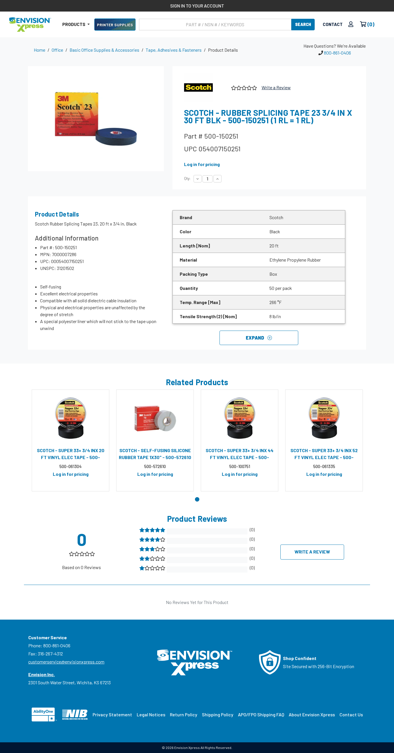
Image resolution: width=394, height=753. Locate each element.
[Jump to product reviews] (243, 87)
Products (74, 24)
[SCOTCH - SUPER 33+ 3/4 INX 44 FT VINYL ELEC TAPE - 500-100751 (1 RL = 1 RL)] (239, 418)
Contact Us (351, 714)
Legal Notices (151, 714)
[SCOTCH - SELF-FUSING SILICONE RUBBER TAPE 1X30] (155, 418)
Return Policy (183, 714)
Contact (333, 24)
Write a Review (276, 87)
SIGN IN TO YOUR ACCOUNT (197, 5)
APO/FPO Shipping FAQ (261, 714)
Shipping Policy (217, 714)
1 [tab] (197, 499)
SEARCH (303, 24)
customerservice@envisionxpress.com (66, 661)
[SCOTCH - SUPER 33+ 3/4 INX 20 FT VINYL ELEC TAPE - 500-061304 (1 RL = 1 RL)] (70, 418)
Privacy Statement (112, 714)
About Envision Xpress (312, 714)
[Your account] (351, 24)
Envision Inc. (41, 674)
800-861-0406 (337, 52)
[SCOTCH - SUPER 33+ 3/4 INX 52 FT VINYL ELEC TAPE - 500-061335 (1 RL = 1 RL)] (324, 418)
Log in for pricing (202, 164)
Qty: (187, 178)
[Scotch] (205, 87)
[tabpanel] (70, 440)
